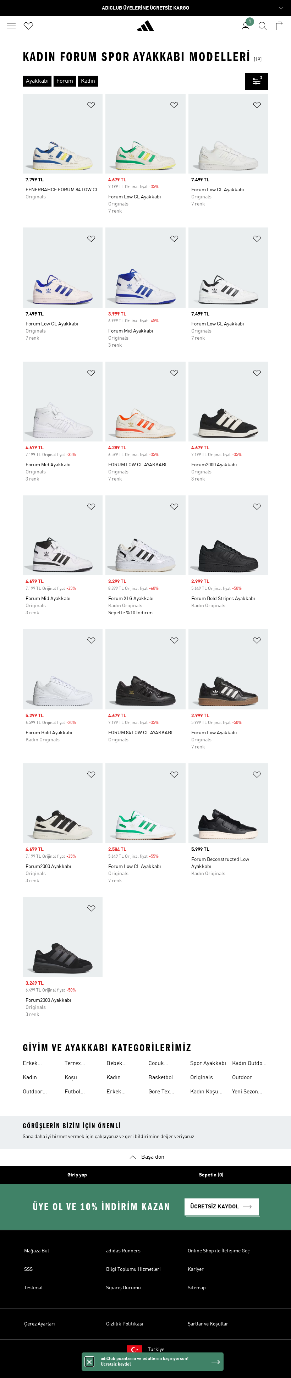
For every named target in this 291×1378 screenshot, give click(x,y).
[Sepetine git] (279, 25)
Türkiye (156, 1349)
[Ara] (262, 25)
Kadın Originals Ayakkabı (117, 1078)
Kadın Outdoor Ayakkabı (250, 1064)
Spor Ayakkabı (208, 1063)
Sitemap (197, 1287)
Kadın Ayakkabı (34, 1078)
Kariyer (196, 1269)
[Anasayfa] (145, 28)
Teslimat (33, 1287)
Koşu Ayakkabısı (78, 1078)
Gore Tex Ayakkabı (159, 1092)
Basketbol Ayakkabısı (161, 1078)
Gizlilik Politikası (124, 1324)
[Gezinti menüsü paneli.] (11, 25)
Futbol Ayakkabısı (78, 1092)
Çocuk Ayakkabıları (164, 1064)
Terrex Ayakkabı (76, 1064)
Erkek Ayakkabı (34, 1064)
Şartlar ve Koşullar (208, 1324)
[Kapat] (89, 1361)
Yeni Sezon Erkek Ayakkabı (245, 1092)
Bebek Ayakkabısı (119, 1064)
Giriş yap (77, 1175)
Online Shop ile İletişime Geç (219, 1250)
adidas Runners (123, 1250)
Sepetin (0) (211, 1175)
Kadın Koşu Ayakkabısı (204, 1092)
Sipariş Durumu (123, 1287)
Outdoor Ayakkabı (34, 1092)
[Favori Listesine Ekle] (91, 106)
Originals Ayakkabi (201, 1078)
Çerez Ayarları (39, 1324)
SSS (28, 1269)
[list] (134, 81)
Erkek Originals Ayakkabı (117, 1092)
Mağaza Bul (36, 1250)
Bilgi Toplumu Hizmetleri (133, 1269)
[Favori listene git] (28, 25)
